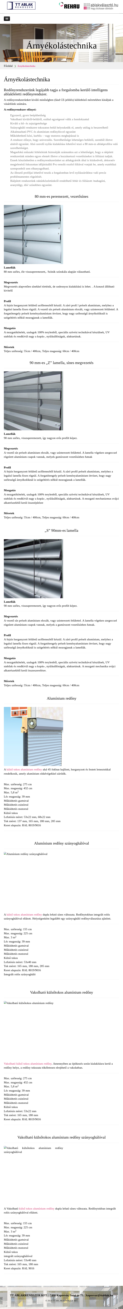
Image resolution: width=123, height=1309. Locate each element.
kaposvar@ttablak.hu (99, 1295)
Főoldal (8, 65)
